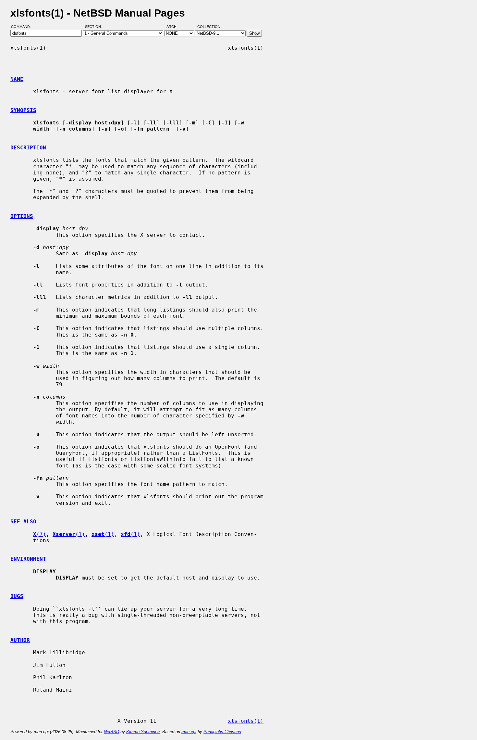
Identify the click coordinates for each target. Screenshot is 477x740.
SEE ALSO (23, 521)
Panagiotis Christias (222, 731)
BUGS (16, 596)
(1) (69, 534)
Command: (23, 27)
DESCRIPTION (28, 148)
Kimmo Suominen (143, 731)
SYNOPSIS (23, 110)
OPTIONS (21, 216)
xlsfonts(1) (245, 721)
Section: (95, 27)
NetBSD (111, 731)
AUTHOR (20, 640)
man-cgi (188, 731)
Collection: (209, 27)
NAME (16, 79)
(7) (39, 534)
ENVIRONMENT (28, 559)
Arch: (174, 27)
